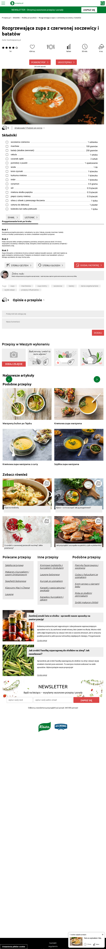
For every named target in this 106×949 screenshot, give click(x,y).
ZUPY (12, 286)
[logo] (17, 3)
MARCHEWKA (26, 286)
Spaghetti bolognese (15, 581)
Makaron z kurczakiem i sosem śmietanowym (17, 573)
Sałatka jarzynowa (14, 565)
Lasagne (9, 594)
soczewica (58, 286)
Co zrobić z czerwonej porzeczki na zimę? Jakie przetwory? (23, 546)
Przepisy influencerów (30, 290)
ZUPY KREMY (42, 286)
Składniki (16, 18)
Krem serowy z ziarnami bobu (87, 585)
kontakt (53, 943)
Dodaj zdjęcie (13, 364)
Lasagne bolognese (50, 574)
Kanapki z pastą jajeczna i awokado (52, 589)
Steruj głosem (51, 265)
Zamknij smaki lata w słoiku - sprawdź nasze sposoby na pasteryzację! (59, 617)
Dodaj (98, 332)
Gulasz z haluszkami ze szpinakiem (86, 575)
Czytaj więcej (42, 640)
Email (11, 217)
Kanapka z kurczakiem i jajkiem (51, 598)
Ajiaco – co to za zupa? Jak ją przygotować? (73, 507)
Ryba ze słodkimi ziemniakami (83, 594)
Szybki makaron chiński (86, 602)
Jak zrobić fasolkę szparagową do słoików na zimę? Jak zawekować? (59, 652)
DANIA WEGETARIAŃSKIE (89, 286)
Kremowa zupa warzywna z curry (20, 464)
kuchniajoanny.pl (14, 40)
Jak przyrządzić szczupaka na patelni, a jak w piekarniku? (79, 545)
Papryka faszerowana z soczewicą (86, 566)
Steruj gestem (19, 265)
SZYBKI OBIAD (9, 290)
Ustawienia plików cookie (13, 947)
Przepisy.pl (6, 18)
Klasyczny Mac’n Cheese (17, 587)
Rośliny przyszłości (29, 18)
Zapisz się (86, 700)
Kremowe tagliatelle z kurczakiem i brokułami (51, 566)
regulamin (53, 946)
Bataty (71, 286)
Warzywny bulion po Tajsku (17, 423)
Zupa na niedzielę (11, 507)
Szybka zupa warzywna (66, 464)
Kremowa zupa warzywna (68, 423)
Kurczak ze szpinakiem (51, 581)
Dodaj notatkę (89, 265)
